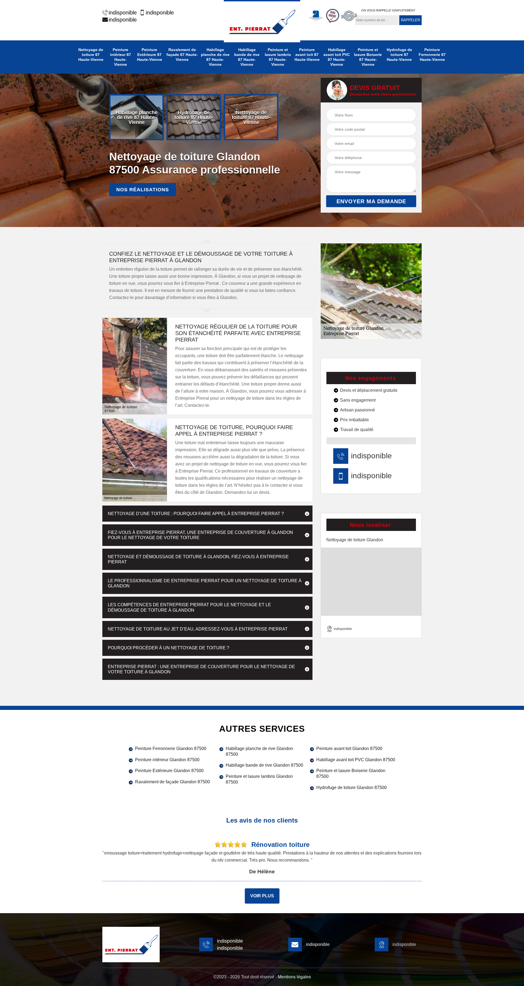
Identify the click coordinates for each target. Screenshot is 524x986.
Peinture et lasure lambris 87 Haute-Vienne (278, 57)
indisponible (123, 13)
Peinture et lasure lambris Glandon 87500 (259, 779)
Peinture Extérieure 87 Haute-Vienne (149, 54)
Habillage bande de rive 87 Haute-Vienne (247, 57)
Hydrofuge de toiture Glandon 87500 (351, 787)
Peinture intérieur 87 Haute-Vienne (120, 57)
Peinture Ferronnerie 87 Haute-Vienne (432, 54)
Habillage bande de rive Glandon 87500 (264, 765)
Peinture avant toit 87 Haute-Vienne (307, 54)
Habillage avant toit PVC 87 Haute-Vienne (336, 57)
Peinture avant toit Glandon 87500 (349, 748)
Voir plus (262, 896)
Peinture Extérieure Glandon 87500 (169, 770)
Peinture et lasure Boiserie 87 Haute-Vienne (368, 57)
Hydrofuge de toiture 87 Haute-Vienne (399, 54)
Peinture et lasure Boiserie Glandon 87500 (350, 773)
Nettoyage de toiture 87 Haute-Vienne (90, 54)
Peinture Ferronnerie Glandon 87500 (170, 748)
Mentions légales (294, 977)
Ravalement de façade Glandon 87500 (172, 781)
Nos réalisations (142, 189)
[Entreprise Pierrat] (262, 21)
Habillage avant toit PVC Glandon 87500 (355, 759)
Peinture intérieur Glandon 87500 (167, 759)
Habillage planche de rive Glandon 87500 (259, 751)
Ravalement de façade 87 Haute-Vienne (182, 54)
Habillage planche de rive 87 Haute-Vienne (215, 57)
